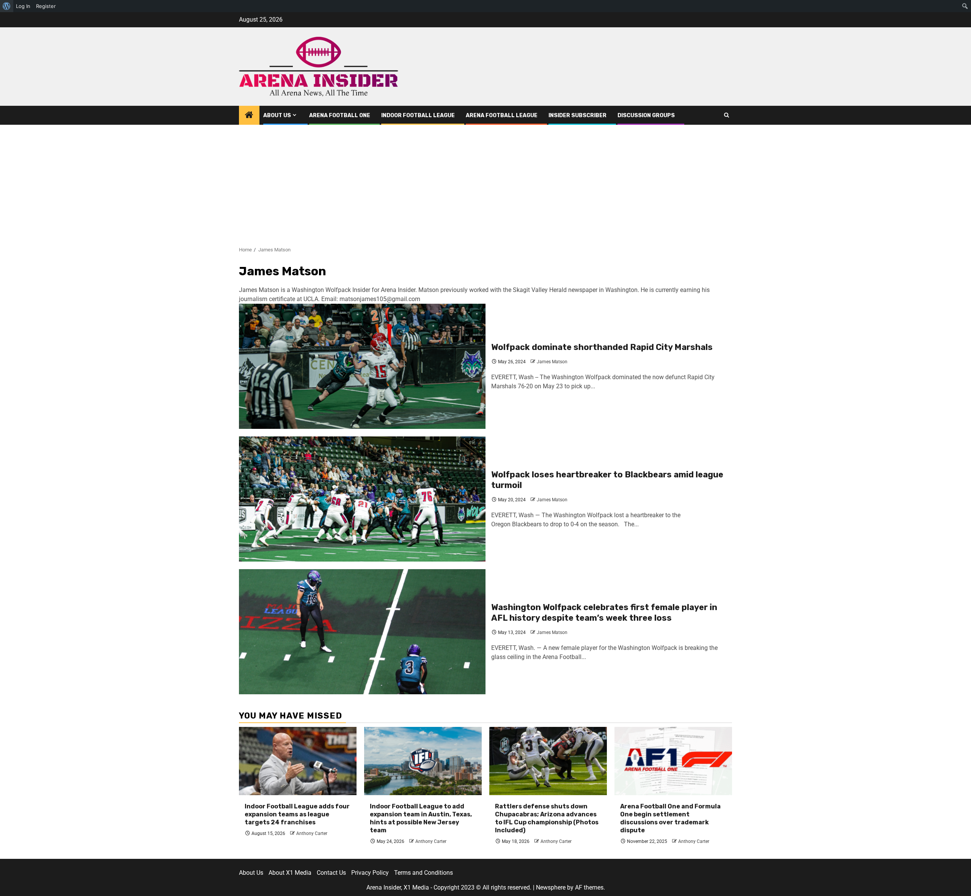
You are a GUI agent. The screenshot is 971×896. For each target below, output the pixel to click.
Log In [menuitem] (23, 6)
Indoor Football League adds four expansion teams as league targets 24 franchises (297, 814)
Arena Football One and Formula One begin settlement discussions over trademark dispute (670, 818)
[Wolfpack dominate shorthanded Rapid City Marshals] (362, 366)
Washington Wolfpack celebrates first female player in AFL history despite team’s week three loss (604, 612)
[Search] (726, 115)
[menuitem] (6, 6)
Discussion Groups (646, 115)
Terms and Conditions (423, 872)
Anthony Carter (311, 833)
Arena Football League (501, 115)
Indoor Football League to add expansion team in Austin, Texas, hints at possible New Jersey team (421, 818)
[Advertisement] (485, 182)
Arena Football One (339, 115)
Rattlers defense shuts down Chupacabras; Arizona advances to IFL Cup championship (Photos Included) (547, 818)
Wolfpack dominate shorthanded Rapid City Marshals (602, 347)
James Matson (552, 361)
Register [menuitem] (46, 6)
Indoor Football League (418, 115)
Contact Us (331, 872)
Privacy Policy (370, 872)
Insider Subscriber (577, 115)
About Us (277, 115)
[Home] (249, 115)
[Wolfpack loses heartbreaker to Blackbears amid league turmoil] (362, 499)
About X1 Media (290, 872)
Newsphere (551, 887)
